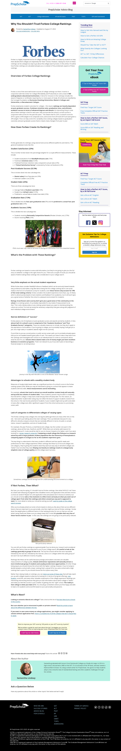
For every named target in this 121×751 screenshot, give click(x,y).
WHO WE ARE (39, 706)
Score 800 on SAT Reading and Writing (92, 128)
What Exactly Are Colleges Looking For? (94, 49)
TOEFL (83, 16)
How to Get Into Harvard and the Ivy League (94, 31)
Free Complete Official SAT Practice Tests (94, 112)
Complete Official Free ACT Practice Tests (94, 183)
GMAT (56, 719)
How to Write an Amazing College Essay (93, 40)
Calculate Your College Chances (92, 58)
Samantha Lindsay (29, 29)
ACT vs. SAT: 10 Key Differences (92, 54)
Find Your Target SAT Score (91, 107)
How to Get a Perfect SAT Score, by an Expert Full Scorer (94, 119)
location (13, 578)
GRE (55, 716)
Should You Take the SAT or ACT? (93, 45)
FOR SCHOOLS (39, 713)
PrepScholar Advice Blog (60, 9)
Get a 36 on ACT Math (89, 199)
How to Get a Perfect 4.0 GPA (92, 36)
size (69, 576)
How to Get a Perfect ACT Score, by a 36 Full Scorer (94, 190)
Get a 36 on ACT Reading (90, 202)
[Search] (108, 3)
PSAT (73, 16)
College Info (35, 31)
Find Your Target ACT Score (91, 179)
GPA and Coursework (98, 16)
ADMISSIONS (59, 724)
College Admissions (43, 16)
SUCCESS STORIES (40, 708)
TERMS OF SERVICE (81, 706)
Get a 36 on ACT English (90, 195)
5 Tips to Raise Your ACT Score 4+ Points (94, 90)
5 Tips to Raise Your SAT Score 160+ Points (94, 84)
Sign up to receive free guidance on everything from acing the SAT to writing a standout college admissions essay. (94, 243)
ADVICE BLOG (39, 711)
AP (55, 713)
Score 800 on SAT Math (89, 124)
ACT (29, 16)
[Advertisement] (43, 39)
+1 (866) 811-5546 (60, 3)
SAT (21, 16)
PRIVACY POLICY (80, 708)
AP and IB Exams (60, 16)
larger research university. (28, 433)
